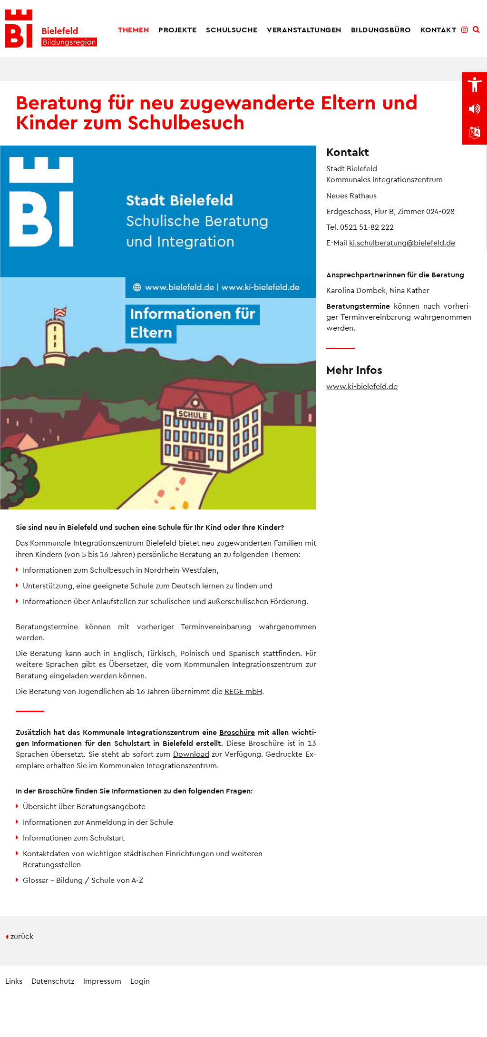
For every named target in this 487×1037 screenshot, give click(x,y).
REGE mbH (243, 690)
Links (13, 980)
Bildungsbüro (381, 29)
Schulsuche (231, 29)
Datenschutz (52, 980)
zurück (21, 935)
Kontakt (438, 29)
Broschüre (237, 731)
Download (191, 753)
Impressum (102, 980)
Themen (133, 29)
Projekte (177, 29)
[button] (474, 84)
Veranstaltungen (304, 29)
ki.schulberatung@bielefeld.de (402, 242)
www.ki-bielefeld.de (362, 386)
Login (140, 980)
